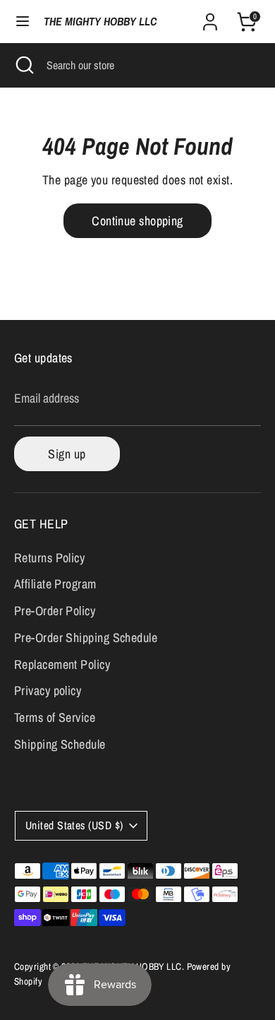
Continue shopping (137, 221)
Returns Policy (49, 558)
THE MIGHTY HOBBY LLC (100, 21)
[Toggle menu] (22, 21)
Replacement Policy (62, 664)
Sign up (66, 454)
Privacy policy (47, 690)
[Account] (210, 17)
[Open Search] (23, 65)
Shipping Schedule (60, 744)
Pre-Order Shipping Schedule (85, 637)
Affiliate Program (55, 584)
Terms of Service (54, 717)
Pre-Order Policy (54, 610)
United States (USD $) (74, 825)
